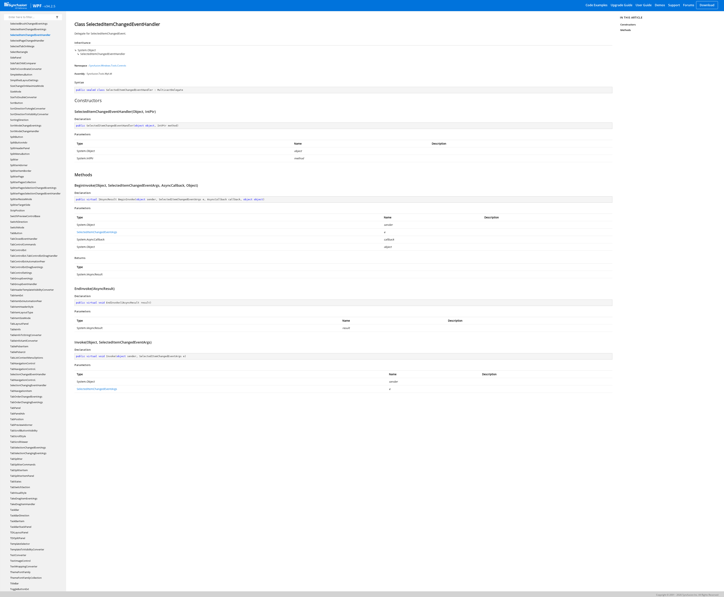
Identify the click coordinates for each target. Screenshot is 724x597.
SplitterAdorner (19, 165)
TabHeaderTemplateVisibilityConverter (32, 289)
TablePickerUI (17, 352)
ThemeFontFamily (20, 572)
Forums (688, 5)
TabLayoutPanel (19, 323)
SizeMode (15, 91)
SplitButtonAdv (18, 142)
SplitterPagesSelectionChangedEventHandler (35, 193)
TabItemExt (16, 295)
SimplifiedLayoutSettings (24, 80)
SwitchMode (17, 227)
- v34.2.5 (49, 6)
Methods (625, 30)
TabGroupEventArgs (21, 278)
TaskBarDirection (19, 515)
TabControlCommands (23, 244)
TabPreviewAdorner (21, 425)
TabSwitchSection (20, 487)
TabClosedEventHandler (23, 238)
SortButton (16, 103)
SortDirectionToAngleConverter (27, 108)
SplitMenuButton (20, 154)
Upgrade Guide (621, 5)
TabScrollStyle (18, 436)
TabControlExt (18, 250)
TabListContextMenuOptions (26, 357)
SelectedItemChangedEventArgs (28, 29)
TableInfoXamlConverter (24, 340)
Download (707, 5)
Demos (660, 5)
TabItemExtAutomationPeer (26, 301)
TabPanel (15, 408)
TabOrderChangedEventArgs (26, 396)
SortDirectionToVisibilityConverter (29, 114)
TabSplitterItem (19, 470)
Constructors (628, 24)
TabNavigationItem (21, 391)
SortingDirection (19, 120)
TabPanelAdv (17, 413)
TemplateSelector (20, 543)
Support (674, 5)
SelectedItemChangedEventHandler (30, 35)
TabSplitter (16, 459)
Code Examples (596, 5)
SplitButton (16, 137)
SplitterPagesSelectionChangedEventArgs (33, 187)
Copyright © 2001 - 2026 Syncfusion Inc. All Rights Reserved (687, 594)
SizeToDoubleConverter (23, 97)
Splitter (14, 159)
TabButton (16, 233)
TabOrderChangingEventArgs (26, 402)
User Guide (644, 5)
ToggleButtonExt (19, 589)
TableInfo (15, 329)
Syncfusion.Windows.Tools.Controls (107, 65)
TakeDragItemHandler (22, 504)
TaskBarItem (17, 521)
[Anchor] (72, 100)
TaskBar (14, 509)
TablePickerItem (19, 346)
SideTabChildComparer (23, 63)
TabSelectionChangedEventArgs (28, 447)
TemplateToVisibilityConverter (27, 549)
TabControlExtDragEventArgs (26, 267)
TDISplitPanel (17, 538)
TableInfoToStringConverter (25, 335)
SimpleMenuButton (21, 74)
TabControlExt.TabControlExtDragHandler (34, 255)
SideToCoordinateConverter (26, 69)
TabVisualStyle (18, 493)
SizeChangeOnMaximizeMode (27, 86)
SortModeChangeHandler (24, 131)
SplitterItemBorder (20, 171)
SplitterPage (17, 176)
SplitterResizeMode (21, 199)
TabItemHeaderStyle (21, 306)
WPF (37, 5)
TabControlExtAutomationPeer (27, 261)
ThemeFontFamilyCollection (26, 577)
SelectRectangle (19, 52)
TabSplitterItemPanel (22, 476)
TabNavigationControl (22, 363)
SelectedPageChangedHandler (27, 40)
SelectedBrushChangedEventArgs (29, 23)
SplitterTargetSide (20, 204)
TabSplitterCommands (22, 464)
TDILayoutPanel (19, 532)
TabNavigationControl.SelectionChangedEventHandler (28, 371)
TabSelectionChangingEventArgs (28, 453)
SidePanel (15, 57)
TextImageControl (20, 560)
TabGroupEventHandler (23, 284)
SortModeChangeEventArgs (25, 125)
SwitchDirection (19, 221)
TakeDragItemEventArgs (23, 498)
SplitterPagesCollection (23, 182)
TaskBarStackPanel (20, 526)
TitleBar (14, 583)
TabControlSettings (21, 272)
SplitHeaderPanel (20, 148)
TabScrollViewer (19, 442)
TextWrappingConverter (23, 566)
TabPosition (17, 419)
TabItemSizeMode (20, 318)
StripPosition (17, 210)
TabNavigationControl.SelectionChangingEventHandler (28, 382)
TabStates (15, 481)
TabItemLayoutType (21, 312)
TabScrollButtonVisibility (24, 430)
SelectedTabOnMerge (22, 46)
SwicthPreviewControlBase (25, 216)
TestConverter (18, 555)
